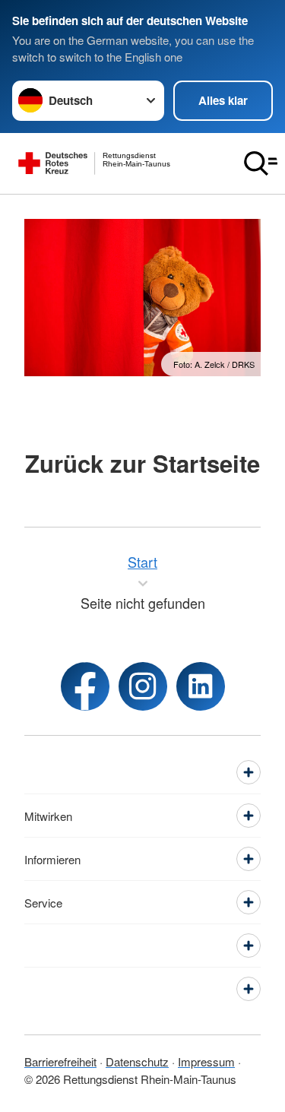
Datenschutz (137, 1061)
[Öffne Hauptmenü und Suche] (260, 163)
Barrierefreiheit (60, 1061)
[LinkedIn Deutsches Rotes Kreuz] (200, 686)
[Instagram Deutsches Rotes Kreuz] (143, 686)
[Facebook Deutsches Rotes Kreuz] (85, 686)
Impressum (206, 1061)
